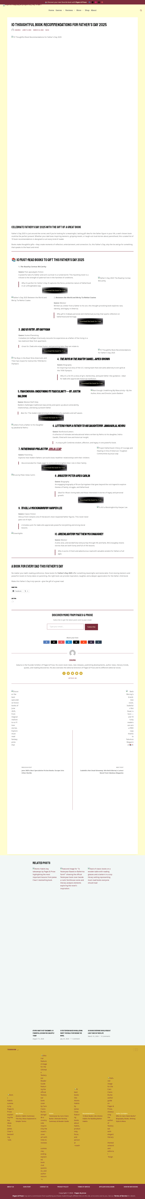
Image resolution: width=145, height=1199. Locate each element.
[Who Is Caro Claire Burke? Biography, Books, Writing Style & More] (111, 1117)
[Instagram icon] (76, 673)
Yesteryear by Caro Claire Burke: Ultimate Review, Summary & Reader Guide (59, 1118)
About (93, 10)
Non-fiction (19, 1113)
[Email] (91, 642)
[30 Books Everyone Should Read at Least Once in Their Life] (100, 947)
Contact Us (44, 1187)
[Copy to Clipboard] (98, 642)
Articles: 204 (72, 678)
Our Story (27, 1187)
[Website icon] (68, 673)
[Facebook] (89, 2)
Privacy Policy (62, 1187)
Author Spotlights (122, 1113)
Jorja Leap (55, 449)
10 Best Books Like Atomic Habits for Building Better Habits (93, 1118)
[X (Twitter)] (92, 2)
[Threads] (99, 2)
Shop (87, 10)
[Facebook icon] (64, 673)
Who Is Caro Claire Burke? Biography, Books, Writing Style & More (126, 1118)
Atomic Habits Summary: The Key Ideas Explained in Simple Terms (26, 1118)
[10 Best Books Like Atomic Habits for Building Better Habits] (77, 1117)
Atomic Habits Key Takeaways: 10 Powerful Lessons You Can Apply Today (43, 1033)
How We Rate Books (131, 1187)
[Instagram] (96, 2)
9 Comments (105, 1036)
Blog (47, 30)
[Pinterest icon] (81, 673)
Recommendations (88, 1113)
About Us (10, 1187)
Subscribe (91, 627)
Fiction (51, 1113)
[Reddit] (83, 642)
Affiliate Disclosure (106, 1187)
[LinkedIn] (69, 642)
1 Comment (75, 1039)
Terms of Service (84, 1187)
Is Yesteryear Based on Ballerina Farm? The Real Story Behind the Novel (71, 1033)
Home (51, 10)
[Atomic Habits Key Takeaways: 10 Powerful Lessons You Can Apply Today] (45, 947)
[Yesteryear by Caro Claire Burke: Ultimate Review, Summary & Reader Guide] (44, 1117)
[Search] (141, 10)
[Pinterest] (102, 2)
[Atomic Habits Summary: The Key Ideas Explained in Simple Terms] (10, 1117)
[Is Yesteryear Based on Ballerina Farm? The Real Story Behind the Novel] (72, 947)
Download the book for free (54, 290)
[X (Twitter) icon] (72, 673)
